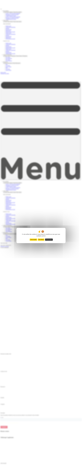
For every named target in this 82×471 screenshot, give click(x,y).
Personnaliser (49, 239)
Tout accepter (33, 239)
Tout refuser (41, 239)
